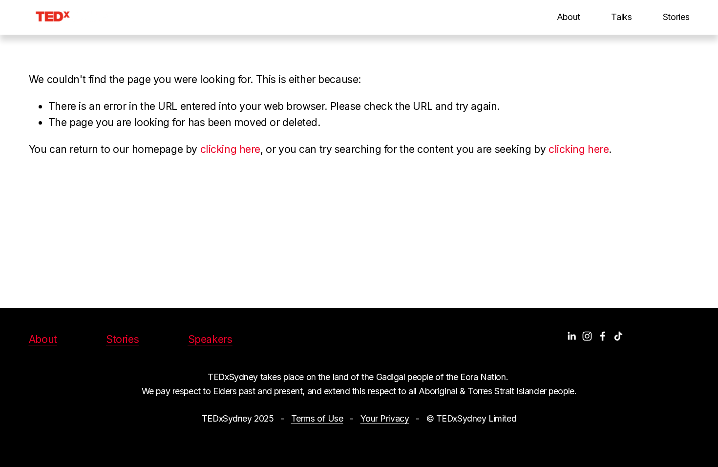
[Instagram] (587, 336)
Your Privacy (384, 418)
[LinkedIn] (571, 336)
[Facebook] (603, 336)
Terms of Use (317, 418)
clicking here (230, 149)
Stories (676, 17)
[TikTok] (618, 336)
